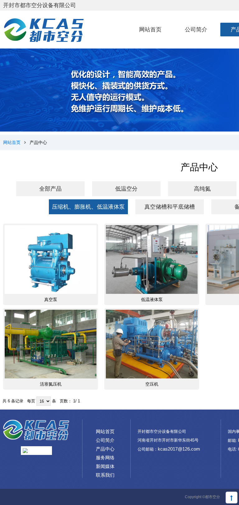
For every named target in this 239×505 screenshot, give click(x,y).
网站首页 (12, 142)
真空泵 (50, 299)
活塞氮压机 (51, 384)
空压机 (151, 384)
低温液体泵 (152, 299)
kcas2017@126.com (179, 449)
